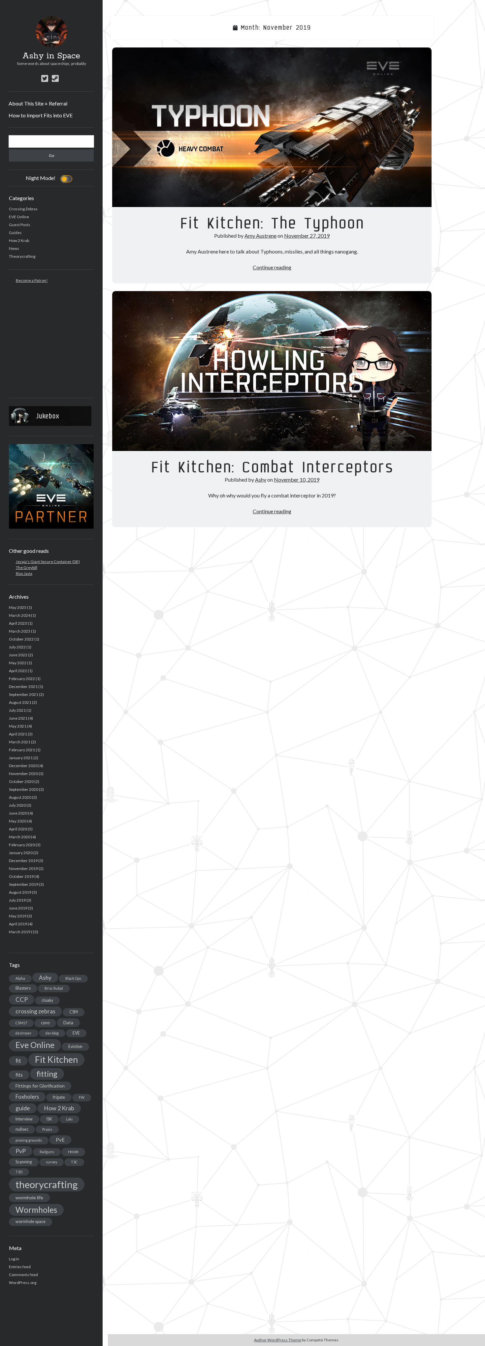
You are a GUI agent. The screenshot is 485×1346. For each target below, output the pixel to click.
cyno (45, 1022)
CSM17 (21, 1023)
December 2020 (23, 765)
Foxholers (27, 1096)
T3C (74, 1162)
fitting (47, 1073)
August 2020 (20, 797)
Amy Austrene (260, 235)
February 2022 (22, 678)
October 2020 (21, 781)
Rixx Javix (24, 573)
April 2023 (18, 623)
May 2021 (17, 726)
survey (51, 1162)
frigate (59, 1097)
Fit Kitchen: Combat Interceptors (272, 371)
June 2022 (18, 654)
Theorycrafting (22, 256)
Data (68, 1022)
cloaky (47, 1000)
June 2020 (18, 813)
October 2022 (21, 639)
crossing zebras (35, 1011)
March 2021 (19, 741)
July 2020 (17, 805)
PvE (60, 1140)
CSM (73, 1011)
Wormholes (36, 1209)
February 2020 (22, 844)
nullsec (22, 1129)
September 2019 (23, 884)
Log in (14, 1258)
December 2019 (23, 860)
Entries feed (20, 1266)
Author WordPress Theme (277, 1339)
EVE (76, 1033)
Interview (24, 1119)
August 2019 (20, 892)
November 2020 (23, 773)
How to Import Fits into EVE (41, 115)
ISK (49, 1119)
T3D (19, 1172)
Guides (15, 232)
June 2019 (18, 908)
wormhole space (31, 1221)
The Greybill (26, 567)
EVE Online (19, 216)
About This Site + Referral (38, 103)
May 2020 (17, 821)
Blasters (23, 988)
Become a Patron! (32, 280)
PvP (21, 1150)
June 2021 (18, 718)
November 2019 (23, 868)
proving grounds (29, 1140)
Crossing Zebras (23, 208)
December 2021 (23, 686)
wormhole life (29, 1197)
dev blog (52, 1033)
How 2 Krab (19, 240)
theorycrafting (47, 1184)
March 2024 (19, 615)
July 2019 (17, 900)
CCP (22, 999)
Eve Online (35, 1045)
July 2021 (17, 710)
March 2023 (19, 631)
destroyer (24, 1033)
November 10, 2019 (296, 479)
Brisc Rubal (54, 988)
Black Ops (73, 978)
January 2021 (21, 757)
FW (81, 1097)
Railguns (47, 1152)
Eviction (75, 1046)
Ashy (45, 977)
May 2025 (17, 607)
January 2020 (21, 852)
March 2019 (19, 931)
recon (73, 1151)
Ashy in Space (51, 56)
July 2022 (17, 646)
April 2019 (18, 923)
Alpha (20, 978)
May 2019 (17, 915)
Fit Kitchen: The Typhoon (272, 127)
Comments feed (23, 1274)
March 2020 (19, 836)
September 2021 (23, 694)
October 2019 (21, 876)
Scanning (24, 1161)
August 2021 (20, 702)
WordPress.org (22, 1282)
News (14, 248)
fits (19, 1075)
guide (23, 1108)
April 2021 (18, 734)
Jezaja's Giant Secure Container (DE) (48, 561)
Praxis (47, 1129)
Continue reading (272, 267)
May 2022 (17, 662)
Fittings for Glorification (40, 1086)
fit (18, 1061)
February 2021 (22, 749)
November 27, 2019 (307, 235)
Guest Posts (19, 224)
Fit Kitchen (56, 1059)
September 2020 (23, 789)
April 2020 (18, 828)
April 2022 (18, 670)
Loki (69, 1119)
